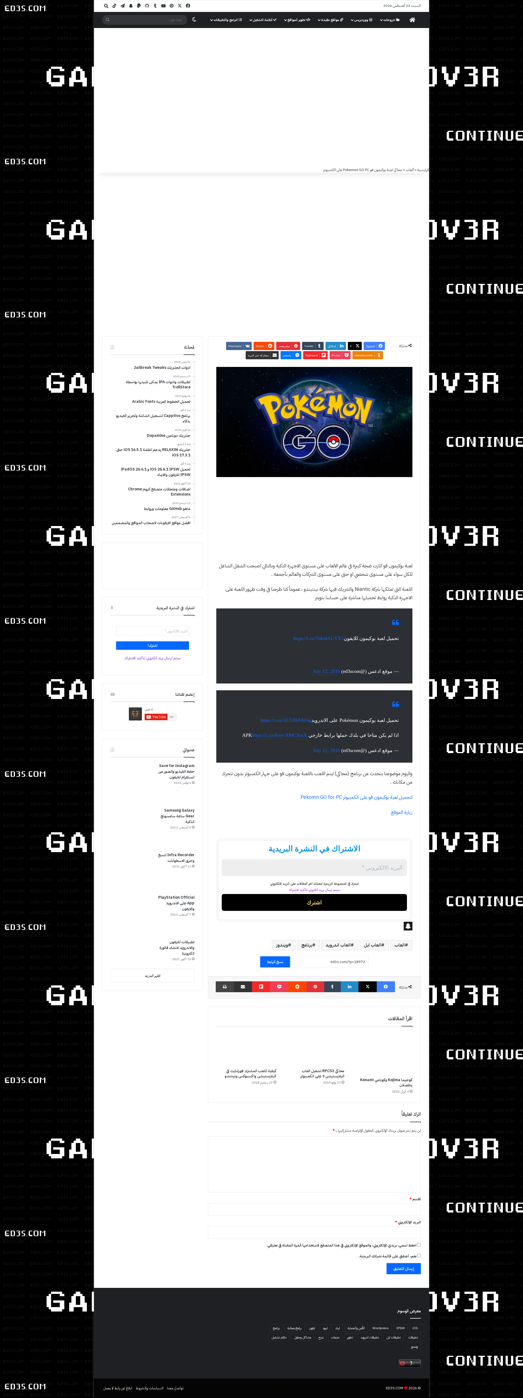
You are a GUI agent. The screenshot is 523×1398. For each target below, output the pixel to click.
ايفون (312, 1328)
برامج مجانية (294, 1328)
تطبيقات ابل (394, 1337)
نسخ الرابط (275, 962)
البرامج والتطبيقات (226, 19)
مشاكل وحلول (302, 1337)
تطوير (350, 1337)
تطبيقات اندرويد (370, 1337)
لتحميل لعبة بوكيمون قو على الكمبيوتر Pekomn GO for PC (356, 797)
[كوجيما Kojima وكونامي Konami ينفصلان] (382, 1053)
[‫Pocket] (279, 986)
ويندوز (282, 945)
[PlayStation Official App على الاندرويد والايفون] (131, 915)
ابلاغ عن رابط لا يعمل (118, 1388)
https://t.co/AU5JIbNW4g (285, 720)
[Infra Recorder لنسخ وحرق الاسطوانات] (131, 871)
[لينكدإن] (349, 986)
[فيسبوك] (386, 986)
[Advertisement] (261, 126)
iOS (415, 1328)
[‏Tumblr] (332, 986)
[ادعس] (298, 57)
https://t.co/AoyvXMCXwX (279, 735)
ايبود (325, 1328)
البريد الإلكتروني (408, 1222)
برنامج (306, 945)
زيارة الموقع (401, 812)
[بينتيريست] (315, 986)
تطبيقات (413, 1337)
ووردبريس (361, 19)
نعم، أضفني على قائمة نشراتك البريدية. (388, 1256)
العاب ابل (372, 945)
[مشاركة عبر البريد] (243, 986)
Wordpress (380, 1328)
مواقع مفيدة (330, 19)
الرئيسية (423, 169)
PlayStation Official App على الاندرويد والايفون (176, 903)
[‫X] (367, 986)
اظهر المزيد (152, 975)
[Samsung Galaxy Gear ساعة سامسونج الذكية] (131, 828)
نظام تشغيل (279, 1337)
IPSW (400, 1328)
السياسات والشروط (149, 1388)
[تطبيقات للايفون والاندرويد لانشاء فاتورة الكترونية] (131, 952)
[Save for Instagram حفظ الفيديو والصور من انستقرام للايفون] (131, 783)
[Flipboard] (261, 986)
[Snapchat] (314, 926)
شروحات (389, 19)
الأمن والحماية (356, 1328)
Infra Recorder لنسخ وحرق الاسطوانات (176, 858)
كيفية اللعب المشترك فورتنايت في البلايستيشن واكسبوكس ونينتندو (250, 1073)
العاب (399, 945)
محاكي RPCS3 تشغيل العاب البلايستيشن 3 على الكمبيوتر (322, 1073)
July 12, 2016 (326, 671)
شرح (321, 1337)
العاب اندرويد (338, 945)
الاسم (415, 1199)
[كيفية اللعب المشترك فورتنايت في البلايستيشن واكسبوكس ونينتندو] (246, 1049)
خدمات (335, 1337)
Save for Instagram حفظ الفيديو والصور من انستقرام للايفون (176, 771)
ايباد (337, 1328)
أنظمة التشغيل (263, 19)
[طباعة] (225, 986)
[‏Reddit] (297, 986)
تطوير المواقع (296, 19)
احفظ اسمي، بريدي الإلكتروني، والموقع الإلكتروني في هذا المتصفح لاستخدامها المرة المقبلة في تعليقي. (341, 1245)
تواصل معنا (175, 1388)
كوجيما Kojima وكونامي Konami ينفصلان (386, 1082)
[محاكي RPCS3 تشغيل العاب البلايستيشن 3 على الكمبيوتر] (314, 1049)
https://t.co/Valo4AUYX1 (318, 638)
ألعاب (410, 169)
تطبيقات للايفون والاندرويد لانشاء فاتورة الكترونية (176, 947)
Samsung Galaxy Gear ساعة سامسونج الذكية (177, 816)
